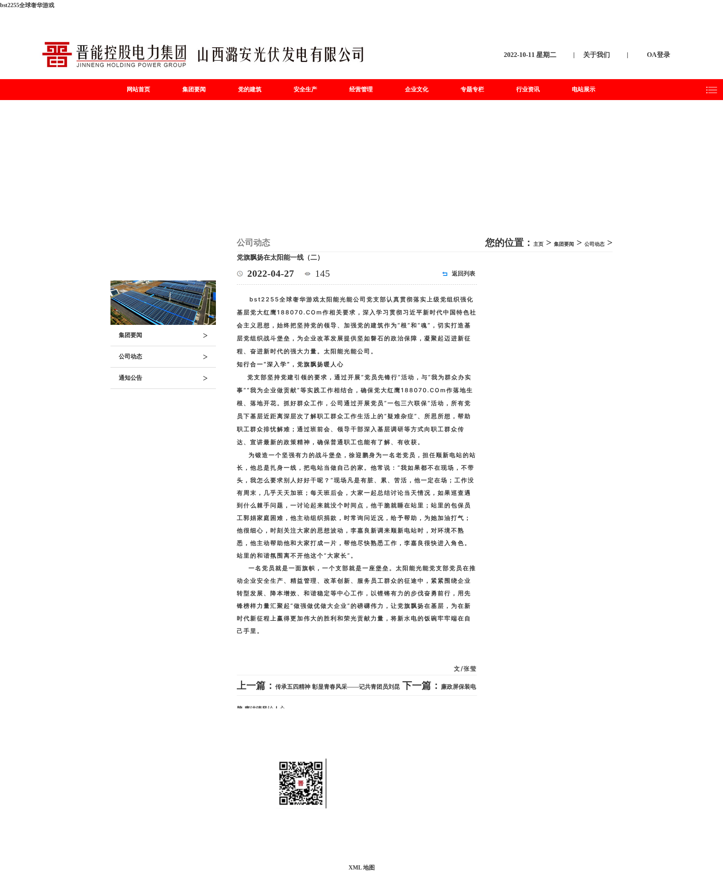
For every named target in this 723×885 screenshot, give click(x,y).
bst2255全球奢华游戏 (27, 5)
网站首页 (138, 89)
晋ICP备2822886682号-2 (430, 838)
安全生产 (305, 89)
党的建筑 (250, 89)
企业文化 (416, 89)
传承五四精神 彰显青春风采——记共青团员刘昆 (337, 687)
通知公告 (163, 378)
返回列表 (463, 273)
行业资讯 (528, 89)
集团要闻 (194, 89)
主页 (538, 244)
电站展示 (583, 89)
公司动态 (163, 356)
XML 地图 (362, 867)
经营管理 (361, 89)
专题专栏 (472, 89)
